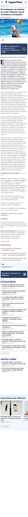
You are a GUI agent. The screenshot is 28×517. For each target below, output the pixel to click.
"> (10, 49)
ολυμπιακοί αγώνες (6, 267)
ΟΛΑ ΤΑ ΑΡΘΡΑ (4, 353)
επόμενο (25, 258)
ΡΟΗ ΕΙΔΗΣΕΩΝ (8, 282)
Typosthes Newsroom (6, 17)
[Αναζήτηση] (25, 2)
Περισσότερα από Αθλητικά (13, 398)
